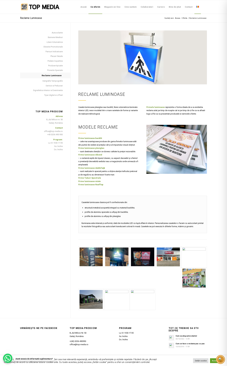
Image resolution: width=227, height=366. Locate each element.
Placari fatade (56, 56)
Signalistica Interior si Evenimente (48, 90)
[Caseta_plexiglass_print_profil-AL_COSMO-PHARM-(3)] (194, 278)
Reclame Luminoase (31, 18)
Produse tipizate (55, 65)
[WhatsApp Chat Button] (7, 358)
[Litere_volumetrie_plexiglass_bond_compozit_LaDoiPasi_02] (91, 299)
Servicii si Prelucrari (54, 86)
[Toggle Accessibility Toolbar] (220, 359)
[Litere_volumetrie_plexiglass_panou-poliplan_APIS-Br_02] (117, 299)
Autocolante (57, 33)
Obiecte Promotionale (53, 47)
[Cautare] (204, 7)
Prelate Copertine (55, 61)
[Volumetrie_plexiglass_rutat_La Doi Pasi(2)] (143, 299)
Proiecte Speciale (55, 70)
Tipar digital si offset (53, 95)
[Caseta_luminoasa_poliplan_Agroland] (168, 257)
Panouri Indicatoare (54, 51)
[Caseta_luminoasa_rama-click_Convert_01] (194, 257)
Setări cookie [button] (201, 361)
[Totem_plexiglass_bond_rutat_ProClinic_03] (91, 257)
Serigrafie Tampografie (52, 81)
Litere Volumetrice (55, 42)
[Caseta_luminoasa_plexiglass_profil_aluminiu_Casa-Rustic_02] (143, 257)
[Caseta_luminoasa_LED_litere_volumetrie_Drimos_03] (117, 257)
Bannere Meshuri (55, 37)
